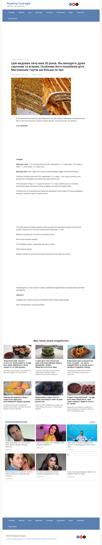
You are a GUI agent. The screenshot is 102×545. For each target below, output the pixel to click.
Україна (21, 12)
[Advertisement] (51, 39)
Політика (49, 12)
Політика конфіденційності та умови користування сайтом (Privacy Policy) (31, 539)
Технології (80, 12)
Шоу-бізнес (12, 18)
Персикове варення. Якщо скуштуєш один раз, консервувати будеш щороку (16, 399)
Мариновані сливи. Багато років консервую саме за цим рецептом (48, 399)
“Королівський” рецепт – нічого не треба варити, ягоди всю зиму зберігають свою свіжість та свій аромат (17, 364)
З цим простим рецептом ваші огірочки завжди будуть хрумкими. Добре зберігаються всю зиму (48, 364)
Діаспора (38, 12)
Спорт (71, 12)
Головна (11, 12)
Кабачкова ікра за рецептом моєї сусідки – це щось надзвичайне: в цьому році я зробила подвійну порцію (80, 364)
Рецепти (40, 74)
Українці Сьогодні (18, 3)
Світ (29, 12)
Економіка (61, 12)
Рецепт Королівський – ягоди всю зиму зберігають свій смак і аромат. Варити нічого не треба (81, 400)
